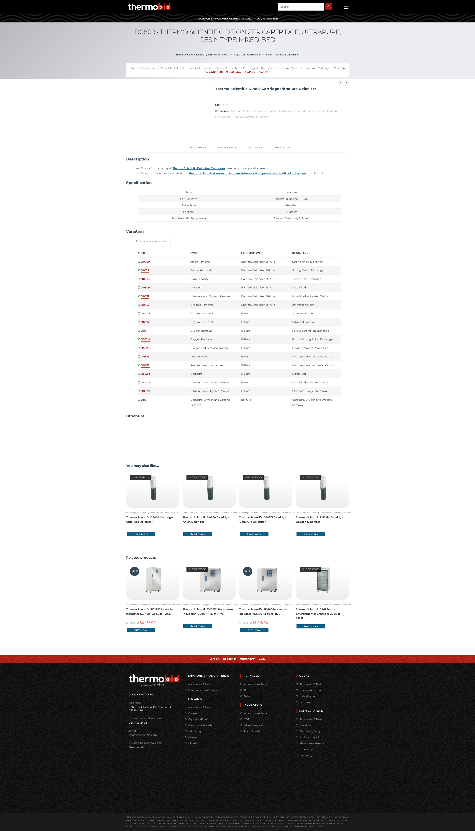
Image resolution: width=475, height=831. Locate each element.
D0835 (145, 356)
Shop (144, 68)
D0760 (145, 261)
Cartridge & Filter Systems (260, 68)
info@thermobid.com (143, 735)
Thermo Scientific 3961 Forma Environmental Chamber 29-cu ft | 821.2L (319, 614)
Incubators (131, 605)
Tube (247, 696)
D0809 (145, 287)
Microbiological (253, 725)
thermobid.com (139, 747)
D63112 (145, 322)
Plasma (192, 737)
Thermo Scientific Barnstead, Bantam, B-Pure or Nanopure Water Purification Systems (247, 173)
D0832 (145, 296)
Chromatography (310, 731)
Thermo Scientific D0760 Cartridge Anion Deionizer (206, 519)
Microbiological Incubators (152, 605)
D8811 (144, 399)
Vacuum (305, 702)
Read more (141, 534)
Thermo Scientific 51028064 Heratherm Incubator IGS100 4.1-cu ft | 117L (265, 611)
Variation (256, 147)
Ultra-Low (194, 743)
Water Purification (228, 68)
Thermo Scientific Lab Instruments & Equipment (182, 68)
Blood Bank (307, 725)
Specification (227, 147)
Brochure (282, 147)
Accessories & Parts (199, 684)
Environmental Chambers (308, 605)
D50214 (145, 339)
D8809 (145, 391)
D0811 (144, 330)
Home (134, 68)
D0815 (145, 270)
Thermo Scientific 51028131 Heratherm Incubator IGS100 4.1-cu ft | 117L (208, 611)
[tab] (197, 147)
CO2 (246, 719)
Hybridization (308, 696)
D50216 (145, 348)
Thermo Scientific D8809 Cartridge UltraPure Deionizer (149, 519)
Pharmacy (306, 755)
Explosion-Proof (197, 719)
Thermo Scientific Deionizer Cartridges (306, 68)
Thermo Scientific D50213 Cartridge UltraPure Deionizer (262, 519)
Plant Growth (252, 731)
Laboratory (194, 731)
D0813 (145, 304)
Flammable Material (200, 725)
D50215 (145, 313)
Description (197, 147)
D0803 (145, 279)
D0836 (145, 365)
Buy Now (141, 630)
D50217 (145, 382)
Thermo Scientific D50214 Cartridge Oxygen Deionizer (319, 519)
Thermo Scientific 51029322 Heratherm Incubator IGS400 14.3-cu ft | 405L (151, 611)
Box (246, 690)
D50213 (145, 373)
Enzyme (193, 713)
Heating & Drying (310, 690)
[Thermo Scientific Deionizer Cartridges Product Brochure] (140, 436)
